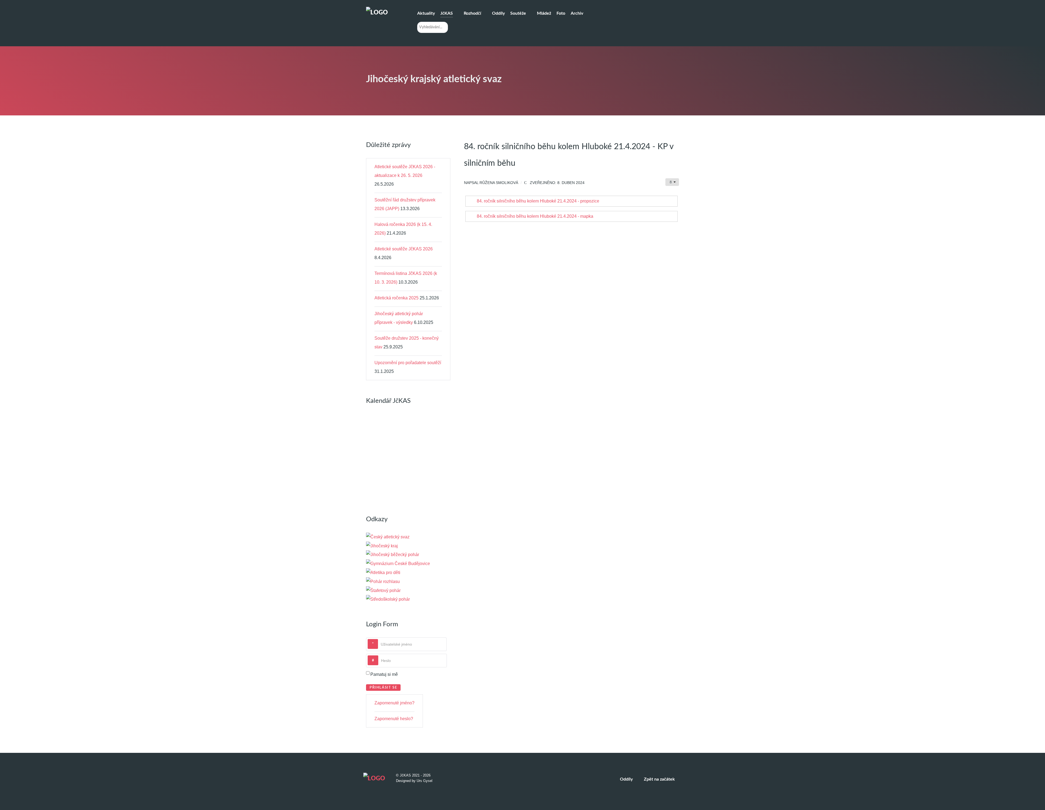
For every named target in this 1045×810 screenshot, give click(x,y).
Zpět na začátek (660, 779)
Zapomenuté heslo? (393, 718)
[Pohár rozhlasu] (383, 581)
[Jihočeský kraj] (382, 545)
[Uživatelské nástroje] (672, 182)
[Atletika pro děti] (383, 572)
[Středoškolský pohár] (388, 599)
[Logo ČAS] (388, 536)
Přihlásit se (383, 687)
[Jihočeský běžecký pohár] (392, 554)
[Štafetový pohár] (383, 590)
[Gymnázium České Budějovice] (398, 563)
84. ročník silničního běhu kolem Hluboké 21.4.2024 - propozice (538, 201)
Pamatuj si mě (384, 674)
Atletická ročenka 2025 (396, 298)
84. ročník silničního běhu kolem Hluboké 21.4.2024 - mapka (535, 216)
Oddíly (626, 779)
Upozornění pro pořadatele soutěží (407, 362)
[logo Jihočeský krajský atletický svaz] (383, 13)
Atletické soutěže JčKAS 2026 (403, 249)
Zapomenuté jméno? (394, 703)
